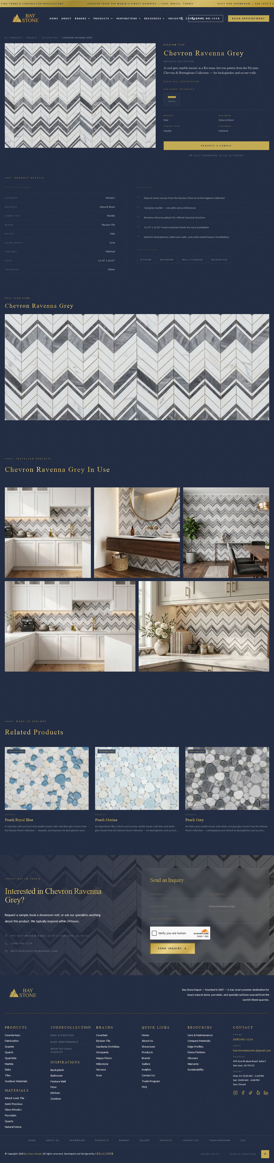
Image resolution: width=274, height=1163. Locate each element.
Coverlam (102, 1035)
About (66, 18)
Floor (54, 1087)
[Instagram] (235, 1092)
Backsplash (219, 259)
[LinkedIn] (266, 1092)
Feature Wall (58, 1081)
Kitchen (146, 259)
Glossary (193, 1058)
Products (101, 18)
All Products (13, 37)
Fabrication (12, 1041)
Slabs (8, 1069)
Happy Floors (104, 1058)
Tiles (8, 1075)
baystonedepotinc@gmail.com (252, 1050)
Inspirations (126, 18)
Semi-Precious (13, 1104)
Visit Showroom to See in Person (219, 155)
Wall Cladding (192, 259)
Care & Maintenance (200, 1035)
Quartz (9, 1052)
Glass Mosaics (13, 1109)
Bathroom (167, 259)
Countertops (12, 1035)
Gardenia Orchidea (107, 1046)
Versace (101, 1069)
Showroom (148, 1046)
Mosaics (32, 37)
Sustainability (196, 1069)
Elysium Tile (50, 37)
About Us (147, 1041)
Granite (9, 1046)
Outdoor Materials (16, 1081)
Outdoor (56, 1098)
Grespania (102, 1052)
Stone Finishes (196, 1052)
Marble (9, 1064)
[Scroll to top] (265, 1154)
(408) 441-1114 (243, 1039)
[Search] (181, 18)
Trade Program (151, 1081)
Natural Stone (13, 1127)
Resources (152, 18)
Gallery (146, 1064)
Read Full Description (182, 81)
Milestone (102, 1064)
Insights (175, 18)
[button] (137, 3)
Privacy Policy (210, 1154)
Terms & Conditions (243, 1154)
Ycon (99, 1075)
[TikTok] (250, 1092)
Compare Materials (199, 1041)
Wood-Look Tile (14, 1098)
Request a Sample (216, 145)
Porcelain (10, 1115)
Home (54, 18)
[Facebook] (243, 1092)
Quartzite (10, 1058)
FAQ (144, 1087)
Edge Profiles (195, 1046)
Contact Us (148, 1075)
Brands (80, 18)
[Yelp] (258, 1092)
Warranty (193, 1064)
